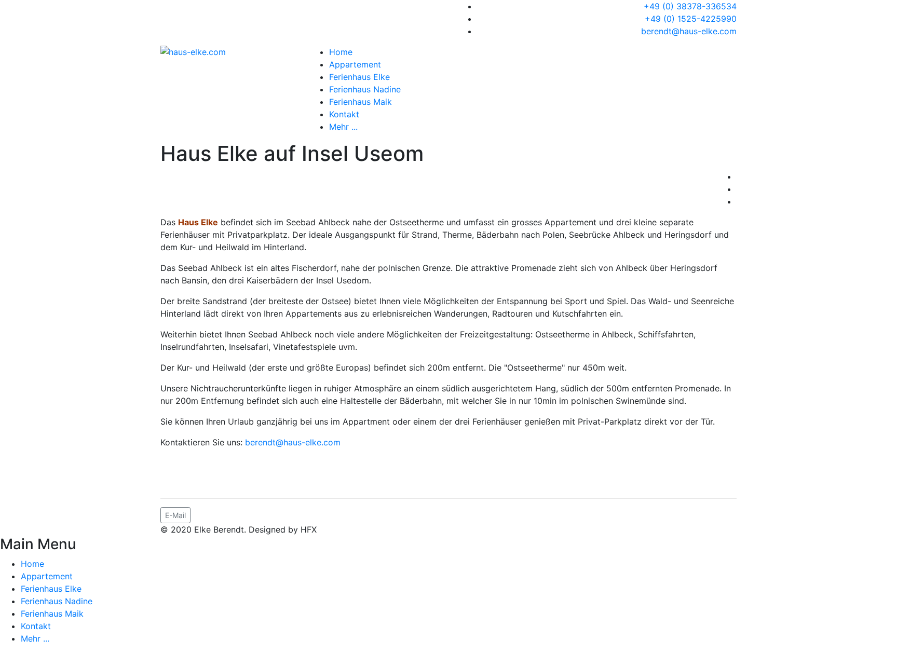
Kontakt (344, 114)
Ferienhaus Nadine (365, 89)
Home (340, 52)
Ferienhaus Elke (359, 77)
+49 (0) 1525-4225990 (691, 18)
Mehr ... (343, 126)
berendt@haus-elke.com (689, 31)
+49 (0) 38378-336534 (690, 6)
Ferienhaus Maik (360, 102)
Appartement (355, 64)
